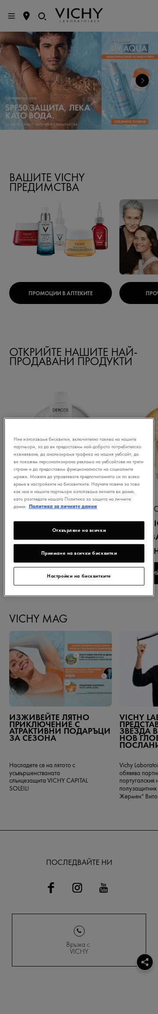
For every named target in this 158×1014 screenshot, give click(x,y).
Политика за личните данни (63, 506)
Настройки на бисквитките (79, 576)
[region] (79, 506)
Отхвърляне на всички (79, 530)
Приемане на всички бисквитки (79, 553)
